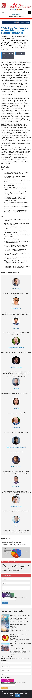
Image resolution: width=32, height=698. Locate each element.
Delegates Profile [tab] (7, 542)
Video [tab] (23, 544)
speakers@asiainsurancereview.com (10, 570)
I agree (17, 695)
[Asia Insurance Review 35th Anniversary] (16, 5)
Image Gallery (20, 53)
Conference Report (8, 57)
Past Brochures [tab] (17, 542)
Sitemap (22, 16)
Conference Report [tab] (7, 544)
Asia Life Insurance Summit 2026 (19, 615)
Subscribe (10, 16)
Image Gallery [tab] (17, 544)
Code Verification (7, 592)
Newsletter (16, 16)
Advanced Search (16, 14)
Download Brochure (8, 53)
